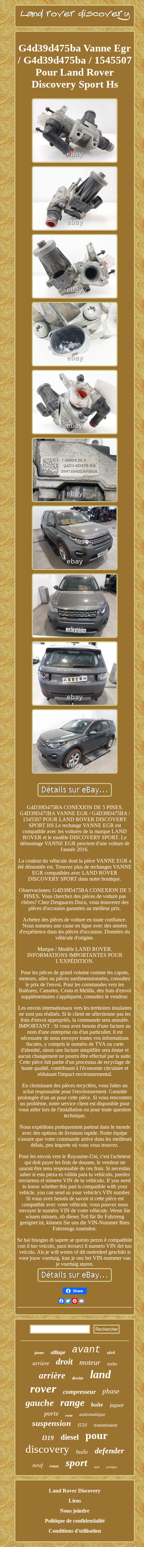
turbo (112, 1363)
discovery (47, 1449)
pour (96, 1435)
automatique (92, 1414)
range (72, 1402)
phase (110, 1391)
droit (64, 1361)
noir (97, 1467)
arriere (40, 1363)
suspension (51, 1423)
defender (109, 1450)
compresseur (79, 1391)
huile (82, 1451)
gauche (39, 1403)
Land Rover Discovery (74, 1491)
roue (69, 1415)
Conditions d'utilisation (75, 1531)
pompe (111, 1467)
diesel (70, 1437)
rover (43, 1388)
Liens (75, 1501)
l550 (82, 1425)
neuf (37, 1465)
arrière (52, 1375)
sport (76, 1462)
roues (54, 1466)
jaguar (117, 1405)
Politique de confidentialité (75, 1521)
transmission (105, 1425)
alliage (58, 1352)
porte (51, 1413)
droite (77, 1377)
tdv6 (111, 1352)
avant (86, 1349)
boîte (97, 1405)
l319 (48, 1437)
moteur (89, 1362)
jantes (39, 1352)
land (100, 1374)
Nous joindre (74, 1511)
